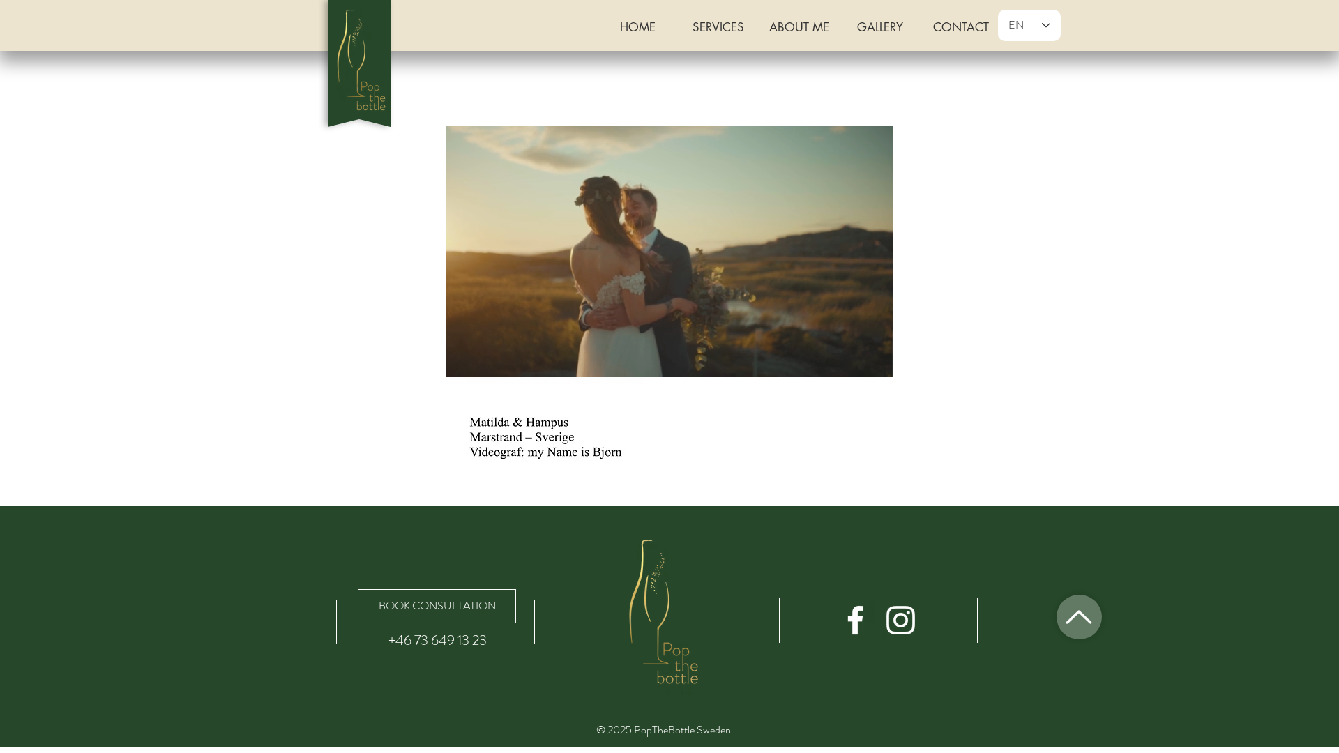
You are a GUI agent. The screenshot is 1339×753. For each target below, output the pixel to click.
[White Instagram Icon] (901, 620)
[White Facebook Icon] (855, 620)
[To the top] (1079, 617)
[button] (875, 362)
